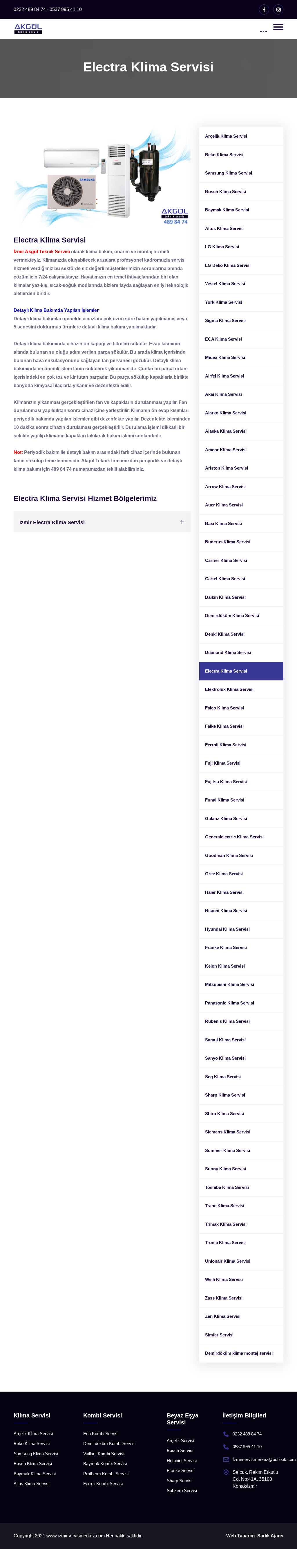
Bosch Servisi (180, 1450)
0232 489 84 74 (247, 1433)
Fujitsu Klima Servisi (226, 781)
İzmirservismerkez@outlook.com (264, 1459)
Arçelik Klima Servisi (226, 136)
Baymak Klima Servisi (227, 209)
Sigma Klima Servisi (225, 320)
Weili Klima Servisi (224, 1279)
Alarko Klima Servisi (225, 412)
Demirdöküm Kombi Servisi (109, 1443)
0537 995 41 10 (247, 1446)
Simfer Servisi (219, 1334)
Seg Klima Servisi (223, 1076)
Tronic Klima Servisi (225, 1242)
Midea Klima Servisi (225, 357)
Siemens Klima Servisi (227, 1131)
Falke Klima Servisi (224, 726)
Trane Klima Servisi (224, 1205)
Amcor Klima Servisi (226, 449)
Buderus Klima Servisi (227, 541)
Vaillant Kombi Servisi (103, 1453)
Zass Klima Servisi (223, 1297)
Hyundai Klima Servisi (227, 929)
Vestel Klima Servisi (225, 283)
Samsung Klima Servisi (228, 172)
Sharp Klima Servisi (225, 1094)
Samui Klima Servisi (225, 1039)
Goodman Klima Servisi (229, 855)
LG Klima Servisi (222, 246)
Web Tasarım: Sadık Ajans (254, 1535)
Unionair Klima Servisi (227, 1261)
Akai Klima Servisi (223, 394)
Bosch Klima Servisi (225, 191)
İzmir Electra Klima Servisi (52, 522)
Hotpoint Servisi (182, 1460)
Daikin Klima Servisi (225, 597)
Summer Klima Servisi (227, 1150)
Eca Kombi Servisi (100, 1433)
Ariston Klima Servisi (226, 468)
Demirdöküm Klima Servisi (232, 615)
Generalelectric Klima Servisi (234, 836)
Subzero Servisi (182, 1490)
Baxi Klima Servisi (223, 523)
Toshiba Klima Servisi (227, 1187)
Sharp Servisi (179, 1480)
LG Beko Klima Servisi (228, 265)
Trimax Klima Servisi (226, 1224)
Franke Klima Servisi (226, 947)
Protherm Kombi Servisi (105, 1473)
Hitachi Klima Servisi (226, 910)
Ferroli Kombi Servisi (103, 1483)
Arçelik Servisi (180, 1440)
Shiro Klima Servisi (224, 1113)
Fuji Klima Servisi (222, 763)
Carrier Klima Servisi (226, 560)
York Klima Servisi (223, 302)
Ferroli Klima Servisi (225, 744)
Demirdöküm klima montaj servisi (239, 1353)
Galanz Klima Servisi (226, 818)
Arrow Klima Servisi (225, 486)
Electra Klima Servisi (226, 671)
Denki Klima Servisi (225, 634)
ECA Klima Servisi (223, 339)
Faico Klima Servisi (224, 707)
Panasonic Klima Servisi (229, 1002)
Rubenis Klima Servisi (227, 1021)
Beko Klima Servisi (224, 154)
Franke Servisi (180, 1470)
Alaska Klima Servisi (226, 431)
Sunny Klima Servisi (225, 1168)
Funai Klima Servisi (224, 799)
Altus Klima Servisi (224, 228)
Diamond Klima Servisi (228, 652)
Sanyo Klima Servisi (225, 1058)
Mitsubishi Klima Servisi (229, 984)
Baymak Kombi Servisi (105, 1463)
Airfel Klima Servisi (224, 375)
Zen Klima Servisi (222, 1316)
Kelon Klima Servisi (225, 966)
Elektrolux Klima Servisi (229, 689)
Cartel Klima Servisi (225, 578)
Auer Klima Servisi (224, 504)
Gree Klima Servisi (224, 873)
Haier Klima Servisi (224, 892)
